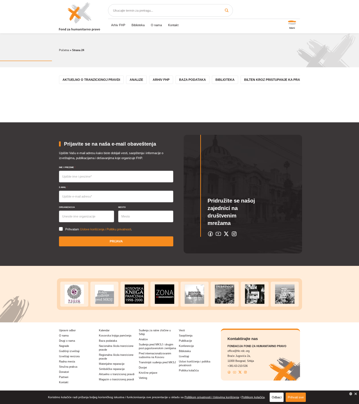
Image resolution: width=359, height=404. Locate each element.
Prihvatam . (98, 229)
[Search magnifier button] (226, 10)
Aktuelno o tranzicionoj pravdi (91, 79)
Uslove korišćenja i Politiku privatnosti (105, 229)
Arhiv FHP (118, 25)
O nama (156, 25)
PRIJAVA (116, 241)
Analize (136, 79)
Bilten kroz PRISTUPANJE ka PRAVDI (274, 79)
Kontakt (173, 25)
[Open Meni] (292, 25)
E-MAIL (63, 187)
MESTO (122, 207)
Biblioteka (138, 25)
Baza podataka (192, 79)
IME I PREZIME (67, 167)
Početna (64, 50)
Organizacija (67, 207)
